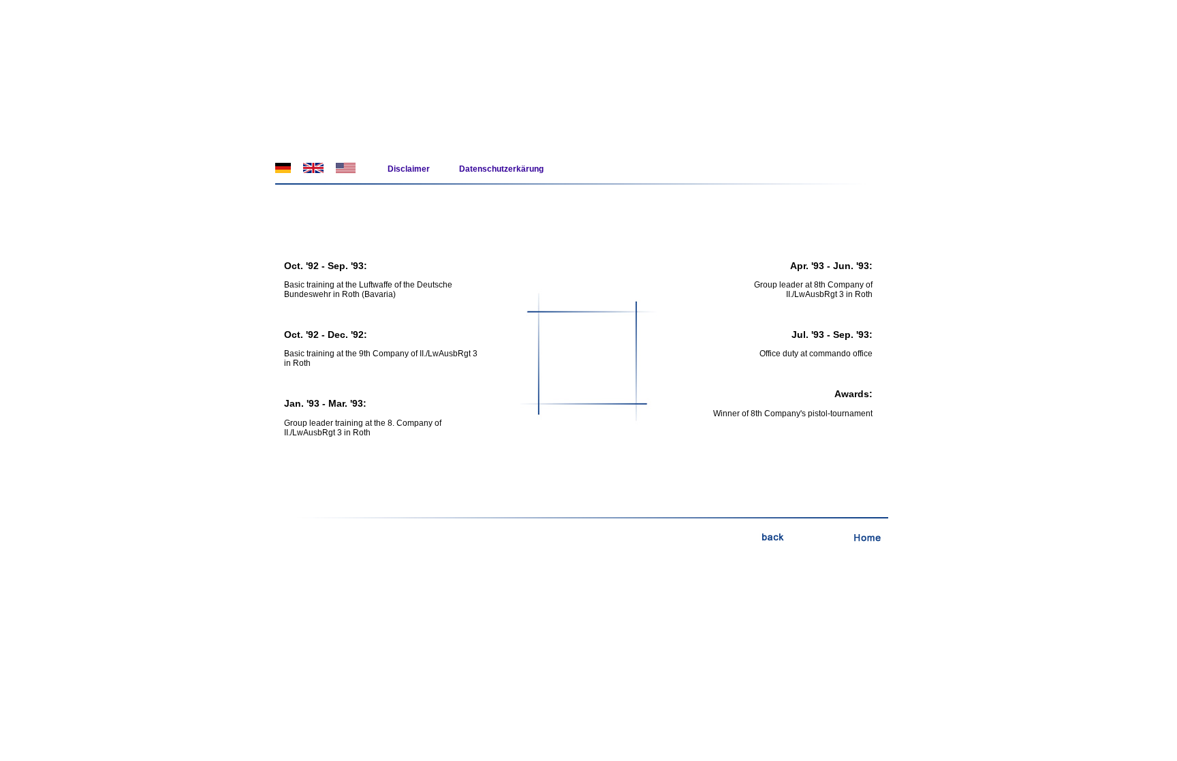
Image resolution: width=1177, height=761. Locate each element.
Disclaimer (409, 169)
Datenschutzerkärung (501, 169)
